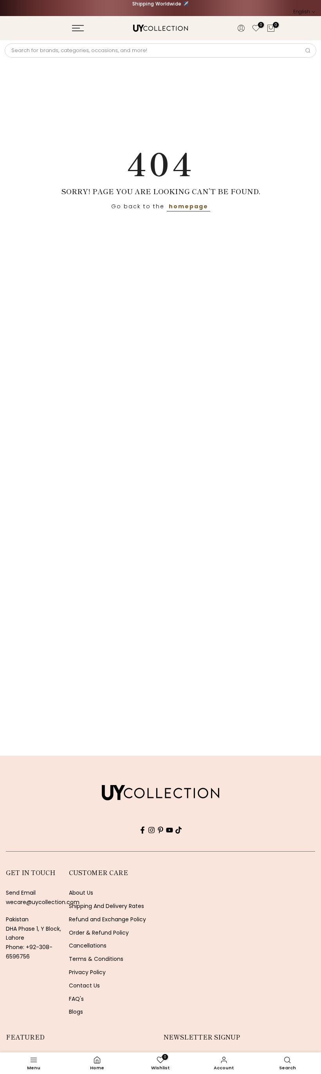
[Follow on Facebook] (142, 830)
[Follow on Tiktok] (178, 830)
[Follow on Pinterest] (160, 830)
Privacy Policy (87, 972)
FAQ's (76, 999)
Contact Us (84, 985)
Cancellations (87, 945)
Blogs (76, 1012)
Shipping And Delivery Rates (106, 906)
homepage (188, 206)
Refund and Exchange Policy (107, 919)
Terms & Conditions (96, 959)
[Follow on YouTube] (169, 830)
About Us (81, 893)
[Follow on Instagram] (151, 830)
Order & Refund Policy (99, 933)
